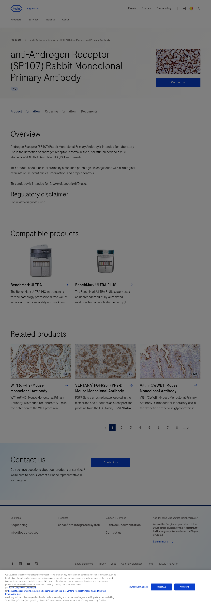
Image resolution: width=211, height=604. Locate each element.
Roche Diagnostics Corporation (22, 587)
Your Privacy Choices (138, 586)
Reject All (161, 586)
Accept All (184, 586)
